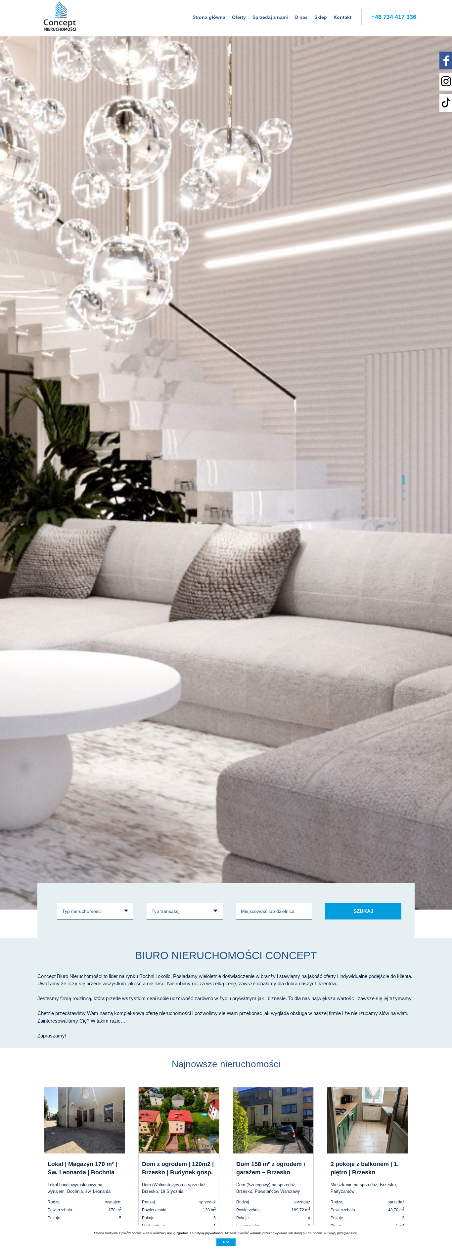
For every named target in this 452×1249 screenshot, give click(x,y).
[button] (403, 480)
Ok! (226, 1242)
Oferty (239, 17)
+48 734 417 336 (393, 17)
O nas (301, 17)
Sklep (320, 17)
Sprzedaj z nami (270, 17)
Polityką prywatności (207, 1233)
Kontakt (342, 17)
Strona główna (209, 17)
